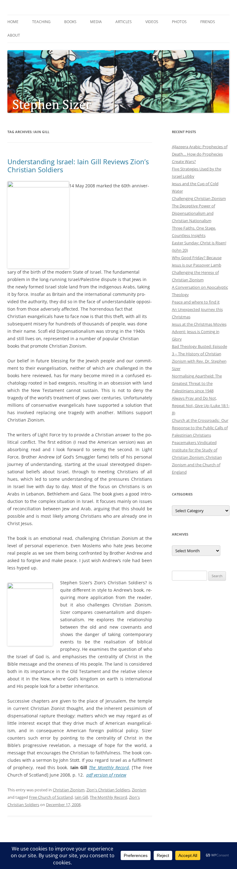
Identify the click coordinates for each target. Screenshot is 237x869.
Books (70, 21)
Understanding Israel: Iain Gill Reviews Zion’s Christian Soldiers (78, 165)
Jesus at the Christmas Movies (199, 324)
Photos (179, 21)
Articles (123, 21)
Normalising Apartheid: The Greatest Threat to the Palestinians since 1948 (197, 383)
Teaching (41, 21)
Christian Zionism (69, 790)
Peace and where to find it (196, 302)
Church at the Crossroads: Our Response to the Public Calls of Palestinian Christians (200, 428)
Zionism (139, 790)
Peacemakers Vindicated (194, 442)
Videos (151, 21)
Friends (207, 21)
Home (13, 21)
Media (96, 21)
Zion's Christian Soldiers (108, 790)
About (13, 35)
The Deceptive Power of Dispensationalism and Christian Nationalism (193, 213)
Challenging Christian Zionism (199, 198)
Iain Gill (81, 797)
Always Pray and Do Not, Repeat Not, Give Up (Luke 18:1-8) (201, 405)
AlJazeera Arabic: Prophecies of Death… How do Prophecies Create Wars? (199, 154)
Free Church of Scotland (51, 797)
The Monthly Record (108, 797)
